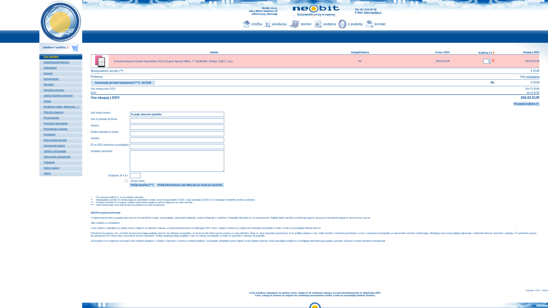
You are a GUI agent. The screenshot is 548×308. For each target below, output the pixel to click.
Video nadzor (51, 167)
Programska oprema (55, 128)
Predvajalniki (51, 117)
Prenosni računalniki (56, 123)
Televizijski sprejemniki (57, 156)
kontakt (380, 24)
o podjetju (355, 24)
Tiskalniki (49, 162)
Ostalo (47, 101)
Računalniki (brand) (55, 140)
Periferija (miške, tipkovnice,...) (61, 106)
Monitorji (49, 84)
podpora (329, 24)
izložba (256, 24)
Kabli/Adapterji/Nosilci (56, 62)
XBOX (47, 173)
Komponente (51, 78)
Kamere (48, 73)
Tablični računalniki (55, 151)
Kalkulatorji (50, 67)
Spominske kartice (54, 145)
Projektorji (49, 134)
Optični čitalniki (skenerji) (58, 95)
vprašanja (279, 24)
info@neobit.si (372, 12)
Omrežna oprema (54, 90)
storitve (306, 24)
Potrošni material (53, 112)
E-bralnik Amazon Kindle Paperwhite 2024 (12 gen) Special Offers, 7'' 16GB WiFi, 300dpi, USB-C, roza (173, 61)
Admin (545, 290)
